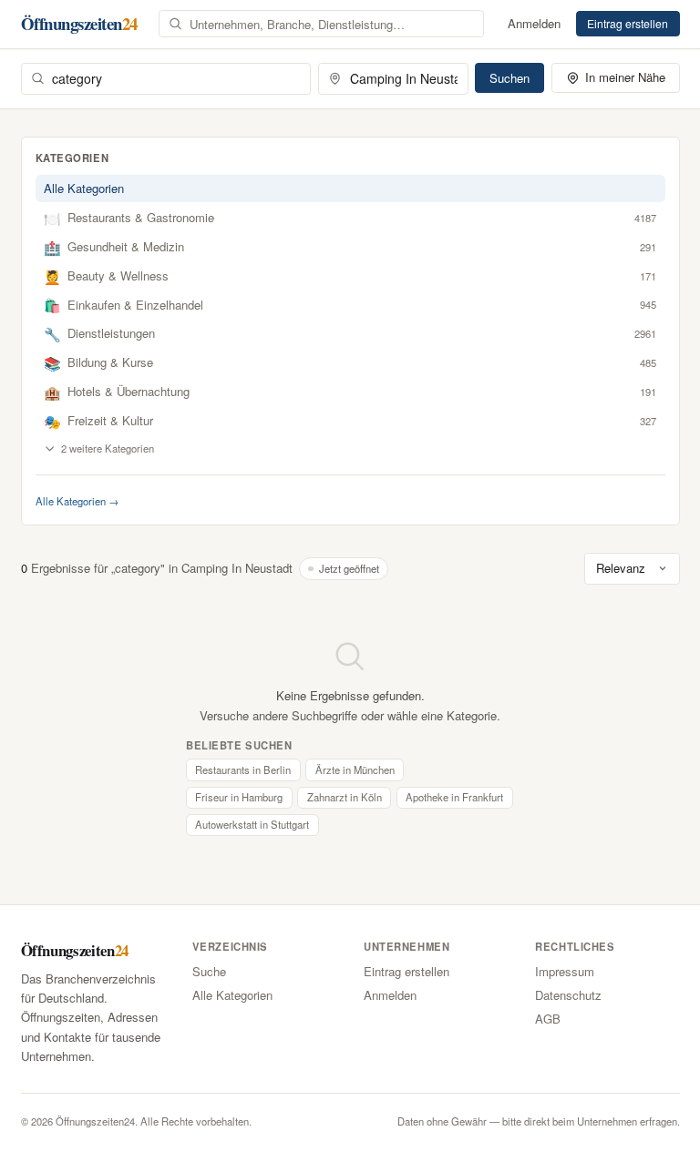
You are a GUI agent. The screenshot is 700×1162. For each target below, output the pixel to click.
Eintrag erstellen (627, 23)
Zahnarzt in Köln (344, 797)
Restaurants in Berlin (243, 769)
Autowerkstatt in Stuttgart (252, 824)
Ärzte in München (355, 769)
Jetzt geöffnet (349, 568)
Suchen (509, 78)
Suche (209, 971)
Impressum (564, 971)
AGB (548, 1018)
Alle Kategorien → (77, 501)
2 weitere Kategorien (107, 448)
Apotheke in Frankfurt (454, 797)
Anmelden (534, 23)
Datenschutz (568, 995)
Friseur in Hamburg (239, 797)
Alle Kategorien (84, 188)
